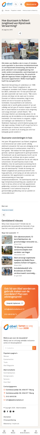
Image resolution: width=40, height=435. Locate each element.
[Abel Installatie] (7, 4)
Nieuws (13, 433)
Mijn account (21, 4)
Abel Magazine (9, 365)
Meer (36, 432)
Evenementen (8, 359)
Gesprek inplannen (13, 303)
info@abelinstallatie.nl (13, 309)
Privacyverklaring (10, 420)
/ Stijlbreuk (15, 423)
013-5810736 (9, 314)
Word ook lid (31, 4)
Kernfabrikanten (9, 373)
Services (6, 379)
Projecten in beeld (16, 10)
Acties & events (25, 433)
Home (4, 433)
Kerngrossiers (9, 376)
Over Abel (7, 382)
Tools (6, 362)
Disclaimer (7, 417)
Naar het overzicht (9, 233)
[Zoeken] (15, 4)
